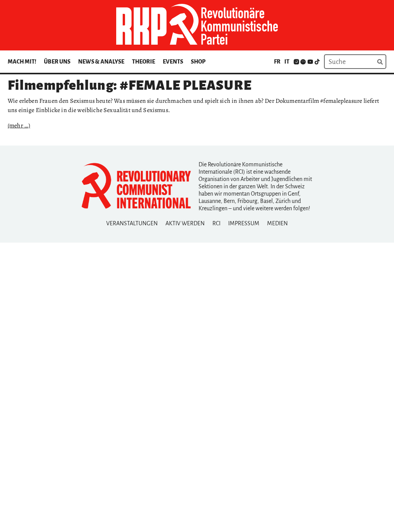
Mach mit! (22, 62)
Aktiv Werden (185, 223)
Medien (277, 223)
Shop (198, 62)
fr (277, 62)
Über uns (57, 62)
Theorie (143, 62)
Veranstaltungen (132, 223)
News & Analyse (101, 62)
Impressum (243, 223)
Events (173, 62)
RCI (216, 223)
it (286, 62)
